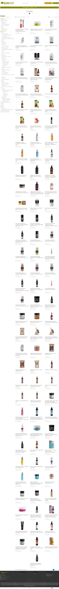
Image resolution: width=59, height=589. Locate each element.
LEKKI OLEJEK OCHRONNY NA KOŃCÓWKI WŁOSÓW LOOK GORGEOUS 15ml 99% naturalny (35, 516)
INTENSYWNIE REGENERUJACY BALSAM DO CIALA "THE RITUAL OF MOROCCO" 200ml (21, 434)
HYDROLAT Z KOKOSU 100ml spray (51, 369)
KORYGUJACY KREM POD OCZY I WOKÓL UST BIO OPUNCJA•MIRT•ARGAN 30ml (51, 451)
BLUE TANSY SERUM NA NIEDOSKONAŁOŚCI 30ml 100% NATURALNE (35, 159)
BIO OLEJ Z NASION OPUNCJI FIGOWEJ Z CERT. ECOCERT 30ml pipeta (51, 110)
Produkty (32, 7)
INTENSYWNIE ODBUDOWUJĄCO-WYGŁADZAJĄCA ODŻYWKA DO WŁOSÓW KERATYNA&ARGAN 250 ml (37, 418)
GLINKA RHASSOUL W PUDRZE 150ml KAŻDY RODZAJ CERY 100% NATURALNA (21, 354)
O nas (21, 573)
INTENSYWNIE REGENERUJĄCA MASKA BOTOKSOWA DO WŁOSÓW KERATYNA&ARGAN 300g (36, 434)
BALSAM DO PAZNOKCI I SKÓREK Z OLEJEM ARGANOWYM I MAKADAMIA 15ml (51, 78)
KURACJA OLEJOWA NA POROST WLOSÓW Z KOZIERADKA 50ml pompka (51, 499)
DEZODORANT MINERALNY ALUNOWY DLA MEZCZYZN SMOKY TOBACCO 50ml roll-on (21, 224)
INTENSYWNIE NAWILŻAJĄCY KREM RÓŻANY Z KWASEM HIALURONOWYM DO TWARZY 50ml (22, 418)
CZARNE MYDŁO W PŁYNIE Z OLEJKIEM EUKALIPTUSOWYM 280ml (35, 176)
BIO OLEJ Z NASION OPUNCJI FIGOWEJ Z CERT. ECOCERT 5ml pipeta (36, 127)
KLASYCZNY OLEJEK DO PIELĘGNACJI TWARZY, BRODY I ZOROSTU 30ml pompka (21, 451)
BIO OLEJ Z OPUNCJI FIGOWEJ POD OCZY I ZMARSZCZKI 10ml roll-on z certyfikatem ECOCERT (51, 127)
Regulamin (48, 573)
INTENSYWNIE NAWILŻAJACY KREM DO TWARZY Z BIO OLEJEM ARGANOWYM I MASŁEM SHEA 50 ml (51, 401)
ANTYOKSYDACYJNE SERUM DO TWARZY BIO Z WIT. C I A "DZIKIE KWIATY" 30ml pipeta (36, 78)
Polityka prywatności (49, 574)
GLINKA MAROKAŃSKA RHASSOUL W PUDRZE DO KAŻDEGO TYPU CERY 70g (21, 337)
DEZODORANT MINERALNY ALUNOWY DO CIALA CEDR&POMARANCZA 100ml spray (51, 224)
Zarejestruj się (48, 3)
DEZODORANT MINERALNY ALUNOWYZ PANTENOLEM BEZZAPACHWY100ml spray (50, 257)
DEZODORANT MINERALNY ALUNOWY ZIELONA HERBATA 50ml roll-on (36, 257)
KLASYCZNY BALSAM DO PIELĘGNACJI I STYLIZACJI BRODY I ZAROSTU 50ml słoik (51, 434)
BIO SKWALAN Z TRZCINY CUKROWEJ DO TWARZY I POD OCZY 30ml (35, 143)
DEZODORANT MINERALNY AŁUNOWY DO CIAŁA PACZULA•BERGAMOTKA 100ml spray (22, 289)
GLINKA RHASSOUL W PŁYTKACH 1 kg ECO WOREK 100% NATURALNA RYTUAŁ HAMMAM (36, 337)
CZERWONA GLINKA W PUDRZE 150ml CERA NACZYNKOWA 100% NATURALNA (51, 192)
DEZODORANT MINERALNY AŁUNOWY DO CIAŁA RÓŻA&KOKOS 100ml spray (36, 289)
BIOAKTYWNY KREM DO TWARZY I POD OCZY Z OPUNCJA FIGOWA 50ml (21, 159)
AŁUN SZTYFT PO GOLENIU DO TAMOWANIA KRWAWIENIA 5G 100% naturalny (21, 46)
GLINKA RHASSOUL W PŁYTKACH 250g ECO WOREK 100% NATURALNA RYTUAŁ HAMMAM (51, 337)
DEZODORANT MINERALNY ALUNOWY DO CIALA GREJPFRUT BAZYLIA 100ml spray (21, 241)
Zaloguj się (56, 3)
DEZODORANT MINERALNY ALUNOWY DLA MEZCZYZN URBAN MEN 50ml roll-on (36, 224)
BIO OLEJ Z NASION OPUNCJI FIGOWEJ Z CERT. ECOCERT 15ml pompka (36, 110)
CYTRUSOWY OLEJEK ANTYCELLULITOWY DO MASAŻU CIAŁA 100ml (51, 159)
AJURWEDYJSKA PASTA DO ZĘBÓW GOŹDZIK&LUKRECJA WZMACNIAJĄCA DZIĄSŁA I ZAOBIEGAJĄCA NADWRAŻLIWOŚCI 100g (21, 31)
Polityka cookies (49, 575)
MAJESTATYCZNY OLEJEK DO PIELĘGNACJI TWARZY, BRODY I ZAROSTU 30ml (36, 564)
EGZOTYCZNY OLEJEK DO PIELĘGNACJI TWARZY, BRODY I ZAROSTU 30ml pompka (50, 306)
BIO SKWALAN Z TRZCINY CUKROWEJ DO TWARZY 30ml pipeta (20, 143)
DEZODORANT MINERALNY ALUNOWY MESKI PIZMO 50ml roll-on (36, 241)
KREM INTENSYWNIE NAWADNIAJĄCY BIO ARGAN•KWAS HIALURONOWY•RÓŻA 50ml (36, 483)
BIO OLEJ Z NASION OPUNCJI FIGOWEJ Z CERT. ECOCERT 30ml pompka (21, 127)
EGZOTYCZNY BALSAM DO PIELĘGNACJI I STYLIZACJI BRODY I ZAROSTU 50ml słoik (36, 306)
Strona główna (26, 7)
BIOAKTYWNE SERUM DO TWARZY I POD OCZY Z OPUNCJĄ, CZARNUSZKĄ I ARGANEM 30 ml (51, 143)
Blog (36, 7)
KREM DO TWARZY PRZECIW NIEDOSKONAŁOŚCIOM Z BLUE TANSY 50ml (21, 483)
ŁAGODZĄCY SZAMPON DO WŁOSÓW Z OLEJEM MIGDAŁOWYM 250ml (36, 547)
